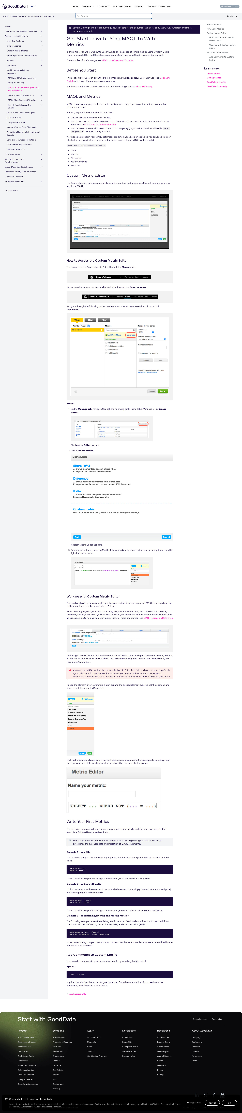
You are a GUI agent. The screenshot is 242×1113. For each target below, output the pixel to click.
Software (57, 1046)
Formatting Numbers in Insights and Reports (23, 133)
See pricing (217, 1019)
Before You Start (214, 24)
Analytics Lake (24, 1046)
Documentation (122, 6)
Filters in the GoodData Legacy (21, 113)
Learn (75, 6)
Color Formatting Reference (19, 144)
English (230, 16)
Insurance (57, 1065)
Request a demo (200, 1019)
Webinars (161, 1065)
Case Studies (163, 1046)
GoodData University (216, 82)
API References (129, 1051)
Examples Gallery (130, 1046)
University (88, 6)
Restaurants (58, 1084)
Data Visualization (26, 1070)
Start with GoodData (47, 1019)
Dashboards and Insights (16, 36)
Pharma (56, 1074)
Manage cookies (194, 1103)
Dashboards (12, 65)
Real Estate (58, 1070)
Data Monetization (26, 1074)
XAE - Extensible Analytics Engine (20, 106)
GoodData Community (217, 86)
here (124, 27)
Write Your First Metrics (217, 52)
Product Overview (26, 1037)
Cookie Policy (14, 1107)
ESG (54, 1079)
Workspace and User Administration (14, 160)
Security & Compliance (28, 1084)
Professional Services (62, 1042)
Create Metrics (213, 73)
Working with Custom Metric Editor (222, 46)
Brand (194, 1060)
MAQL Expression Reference (21, 95)
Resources (163, 1030)
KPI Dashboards (14, 46)
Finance (56, 1060)
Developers (129, 1030)
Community (104, 6)
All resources (163, 1037)
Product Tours (163, 1042)
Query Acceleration (26, 1079)
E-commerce (58, 1056)
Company (196, 1037)
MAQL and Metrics (215, 29)
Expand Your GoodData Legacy (19, 167)
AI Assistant (23, 1051)
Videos (160, 1060)
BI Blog (160, 1074)
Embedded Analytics (27, 1065)
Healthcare (58, 1051)
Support (138, 6)
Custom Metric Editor (216, 33)
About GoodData (202, 1030)
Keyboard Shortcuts (16, 149)
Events (160, 1070)
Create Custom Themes (17, 51)
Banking (56, 1088)
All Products (8, 16)
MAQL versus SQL (16, 82)
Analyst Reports (164, 1056)
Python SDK (127, 1037)
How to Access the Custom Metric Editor (221, 39)
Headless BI (23, 1060)
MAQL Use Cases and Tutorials (22, 100)
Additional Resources (14, 181)
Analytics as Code (26, 1056)
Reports (10, 60)
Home (7, 26)
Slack (89, 1046)
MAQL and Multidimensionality (22, 78)
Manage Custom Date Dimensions (22, 127)
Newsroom (197, 1056)
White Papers (163, 1051)
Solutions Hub (59, 1037)
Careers (195, 1051)
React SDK (127, 1042)
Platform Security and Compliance (20, 172)
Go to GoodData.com (159, 6)
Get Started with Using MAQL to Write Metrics (24, 89)
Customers (197, 1042)
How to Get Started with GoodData (21, 31)
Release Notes (11, 190)
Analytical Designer (15, 41)
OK (229, 1103)
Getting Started (214, 78)
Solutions (58, 1030)
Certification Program (97, 1056)
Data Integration (12, 154)
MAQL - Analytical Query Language (18, 71)
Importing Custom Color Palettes (22, 55)
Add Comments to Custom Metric (221, 58)
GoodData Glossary (14, 176)
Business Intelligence (27, 1042)
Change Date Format (16, 122)
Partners (196, 1046)
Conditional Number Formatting (21, 140)
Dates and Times (14, 117)
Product (22, 1030)
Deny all (212, 1103)
